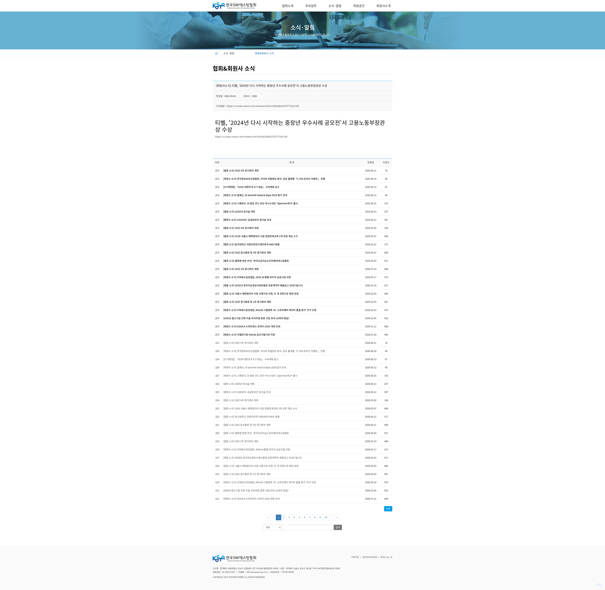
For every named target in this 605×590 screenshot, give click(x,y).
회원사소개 (383, 5)
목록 (388, 509)
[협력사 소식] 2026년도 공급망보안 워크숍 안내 (247, 220)
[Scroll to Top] (599, 584)
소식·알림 (334, 5)
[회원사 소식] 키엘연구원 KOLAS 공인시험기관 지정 (249, 334)
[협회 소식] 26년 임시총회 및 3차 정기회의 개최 (247, 252)
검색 (338, 527)
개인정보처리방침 (369, 557)
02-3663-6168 (228, 572)
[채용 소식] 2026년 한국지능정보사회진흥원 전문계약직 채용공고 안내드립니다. (263, 285)
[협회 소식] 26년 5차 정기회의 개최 (241, 170)
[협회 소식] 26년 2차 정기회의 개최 (241, 269)
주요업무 (311, 5)
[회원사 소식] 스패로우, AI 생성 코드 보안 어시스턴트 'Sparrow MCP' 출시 (260, 203)
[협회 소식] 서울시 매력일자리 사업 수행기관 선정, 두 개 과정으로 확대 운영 (261, 293)
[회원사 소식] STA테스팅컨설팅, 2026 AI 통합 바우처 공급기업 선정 (257, 277)
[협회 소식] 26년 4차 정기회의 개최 (241, 228)
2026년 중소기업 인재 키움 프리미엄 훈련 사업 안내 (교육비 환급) (256, 318)
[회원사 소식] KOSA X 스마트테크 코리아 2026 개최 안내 (251, 326)
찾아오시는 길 (386, 557)
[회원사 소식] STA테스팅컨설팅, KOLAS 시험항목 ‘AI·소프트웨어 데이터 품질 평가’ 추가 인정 (269, 310)
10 (326, 517)
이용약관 (355, 557)
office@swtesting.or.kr (257, 572)
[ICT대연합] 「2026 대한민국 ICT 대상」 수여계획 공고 (251, 187)
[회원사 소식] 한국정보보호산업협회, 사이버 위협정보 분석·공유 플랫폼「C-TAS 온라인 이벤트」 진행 (274, 179)
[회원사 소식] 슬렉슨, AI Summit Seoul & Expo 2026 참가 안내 (255, 195)
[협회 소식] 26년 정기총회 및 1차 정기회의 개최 (247, 302)
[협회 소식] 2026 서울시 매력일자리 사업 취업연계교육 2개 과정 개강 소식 (260, 236)
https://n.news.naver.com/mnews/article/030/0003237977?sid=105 (263, 106)
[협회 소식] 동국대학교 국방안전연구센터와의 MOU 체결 (251, 244)
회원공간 (359, 5)
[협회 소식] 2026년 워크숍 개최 (239, 211)
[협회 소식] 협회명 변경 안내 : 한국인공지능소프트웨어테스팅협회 (256, 261)
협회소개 (287, 5)
